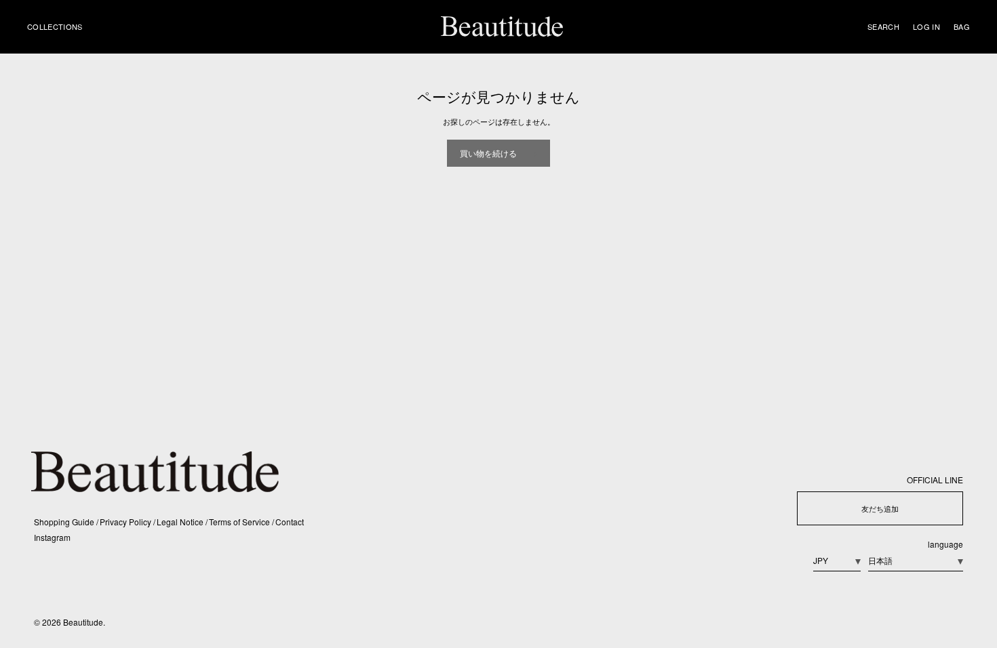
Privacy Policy (126, 521)
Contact (289, 521)
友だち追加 (880, 508)
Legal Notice (181, 521)
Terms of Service (240, 521)
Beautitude (83, 622)
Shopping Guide (65, 521)
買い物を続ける (488, 153)
